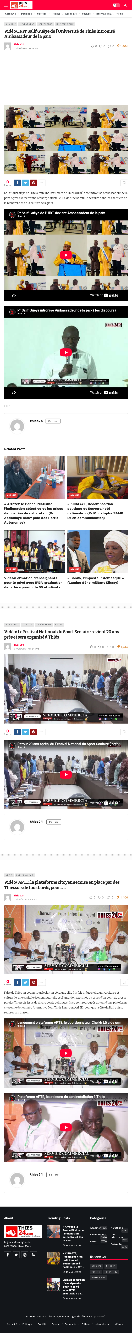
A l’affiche (119, 1228)
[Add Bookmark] (124, 183)
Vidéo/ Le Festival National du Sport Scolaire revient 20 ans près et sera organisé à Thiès (61, 634)
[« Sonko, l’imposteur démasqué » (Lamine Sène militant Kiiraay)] (97, 551)
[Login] (125, 5)
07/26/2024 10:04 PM (26, 648)
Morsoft (101, 1316)
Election (110, 1266)
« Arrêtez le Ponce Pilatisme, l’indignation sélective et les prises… (73, 1233)
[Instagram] (24, 1254)
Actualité (119, 1245)
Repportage (45, 24)
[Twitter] (16, 1254)
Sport (58, 625)
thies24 (19, 44)
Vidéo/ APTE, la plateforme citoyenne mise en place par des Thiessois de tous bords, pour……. (61, 885)
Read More (24, 1246)
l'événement (27, 24)
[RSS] (33, 1254)
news (9, 875)
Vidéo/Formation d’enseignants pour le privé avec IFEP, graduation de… (74, 1286)
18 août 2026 (73, 1245)
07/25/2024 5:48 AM (25, 899)
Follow (53, 421)
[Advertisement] (66, 78)
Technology (111, 1272)
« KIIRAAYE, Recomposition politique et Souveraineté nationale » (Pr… (73, 1260)
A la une (11, 24)
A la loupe (12, 625)
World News (98, 1278)
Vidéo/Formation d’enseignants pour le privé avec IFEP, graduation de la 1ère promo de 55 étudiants (33, 582)
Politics (96, 1272)
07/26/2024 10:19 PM (26, 48)
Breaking (96, 1266)
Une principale (65, 24)
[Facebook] (7, 1254)
